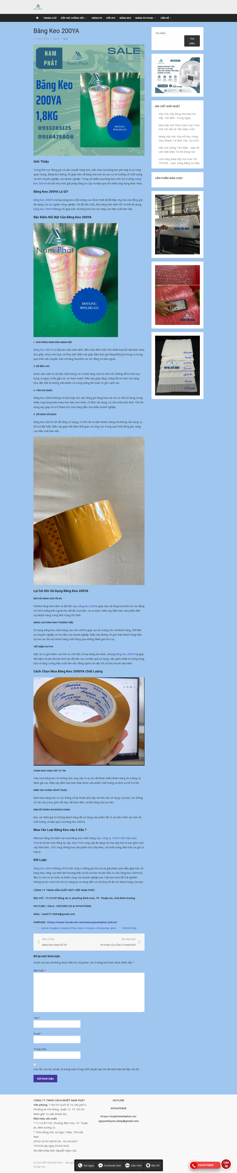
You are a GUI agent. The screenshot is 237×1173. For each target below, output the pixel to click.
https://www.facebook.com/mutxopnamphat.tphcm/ (82, 922)
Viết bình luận (129, 928)
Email (37, 1033)
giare (113, 928)
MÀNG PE (97, 17)
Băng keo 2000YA (44, 200)
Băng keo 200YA (43, 349)
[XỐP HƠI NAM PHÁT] (37, 18)
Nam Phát (78, 842)
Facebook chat (112, 1165)
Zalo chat (136, 1165)
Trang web (39, 1049)
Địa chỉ (155, 1165)
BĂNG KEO (125, 17)
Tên (36, 1018)
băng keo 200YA (43, 209)
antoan (45, 928)
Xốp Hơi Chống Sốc (72, 17)
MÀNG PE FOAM (144, 17)
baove (81, 928)
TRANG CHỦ (50, 17)
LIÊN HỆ (164, 17)
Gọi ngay (88, 1165)
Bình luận (39, 970)
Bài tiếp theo (118, 942)
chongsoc (90, 928)
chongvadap (103, 928)
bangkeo (54, 928)
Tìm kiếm (160, 33)
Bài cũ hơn (54, 942)
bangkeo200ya (68, 928)
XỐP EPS (110, 17)
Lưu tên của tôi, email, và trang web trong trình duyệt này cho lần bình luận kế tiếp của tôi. (86, 1069)
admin (56, 38)
